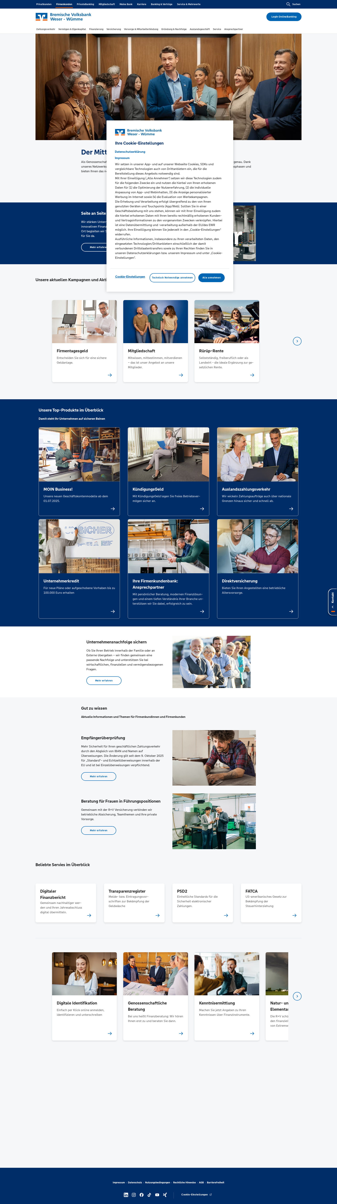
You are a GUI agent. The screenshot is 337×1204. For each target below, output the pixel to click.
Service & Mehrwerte (188, 4)
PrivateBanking (85, 4)
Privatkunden (43, 4)
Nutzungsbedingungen (157, 1182)
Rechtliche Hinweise (184, 1182)
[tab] (45, 29)
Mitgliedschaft (107, 4)
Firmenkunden (64, 4)
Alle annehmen (211, 277)
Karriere (141, 4)
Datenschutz (135, 1182)
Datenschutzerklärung (130, 152)
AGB (201, 1182)
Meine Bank (126, 4)
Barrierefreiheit (215, 1182)
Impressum (119, 1182)
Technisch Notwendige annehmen (172, 277)
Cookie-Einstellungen (130, 277)
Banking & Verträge (161, 4)
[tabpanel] (84, 341)
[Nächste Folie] (297, 341)
